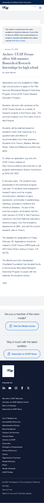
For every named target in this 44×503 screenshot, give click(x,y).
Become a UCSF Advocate (12, 398)
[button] (34, 6)
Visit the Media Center (24, 326)
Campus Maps (7, 436)
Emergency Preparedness (12, 447)
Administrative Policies (11, 425)
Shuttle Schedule (8, 468)
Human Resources (9, 450)
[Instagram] (17, 388)
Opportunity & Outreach (11, 458)
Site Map (5, 486)
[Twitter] (30, 388)
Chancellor (6, 443)
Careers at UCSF (8, 440)
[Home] (5, 7)
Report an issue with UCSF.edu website (16, 493)
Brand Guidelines (9, 429)
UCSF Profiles (7, 472)
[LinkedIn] (5, 388)
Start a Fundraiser (9, 406)
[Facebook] (23, 388)
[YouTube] (11, 388)
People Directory (8, 461)
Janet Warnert (10, 72)
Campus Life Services (10, 433)
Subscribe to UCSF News (24, 354)
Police (4, 465)
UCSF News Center (18, 41)
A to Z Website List (9, 418)
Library (5, 454)
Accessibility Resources (11, 422)
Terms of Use (7, 490)
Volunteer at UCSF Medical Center (15, 402)
